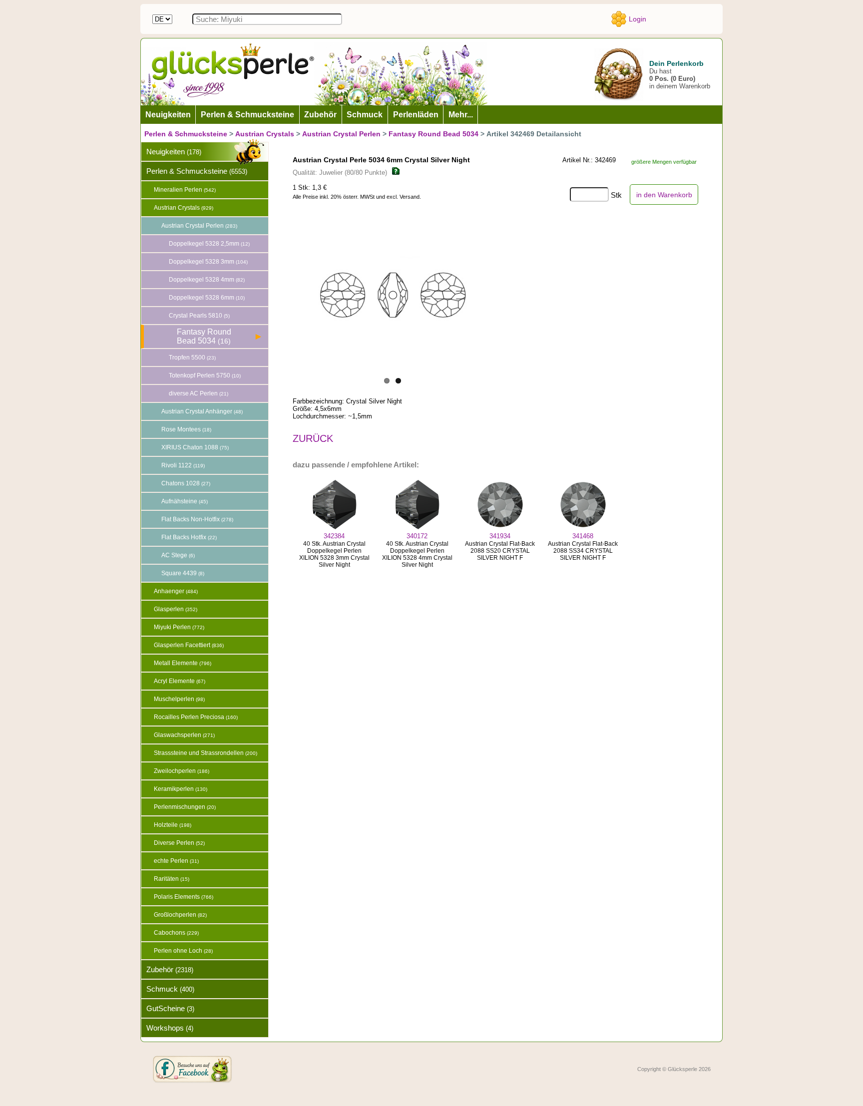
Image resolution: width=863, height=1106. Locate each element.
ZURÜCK (313, 438)
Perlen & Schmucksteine (185, 134)
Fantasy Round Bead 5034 (433, 134)
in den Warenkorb (664, 195)
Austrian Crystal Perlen (341, 134)
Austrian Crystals (264, 134)
